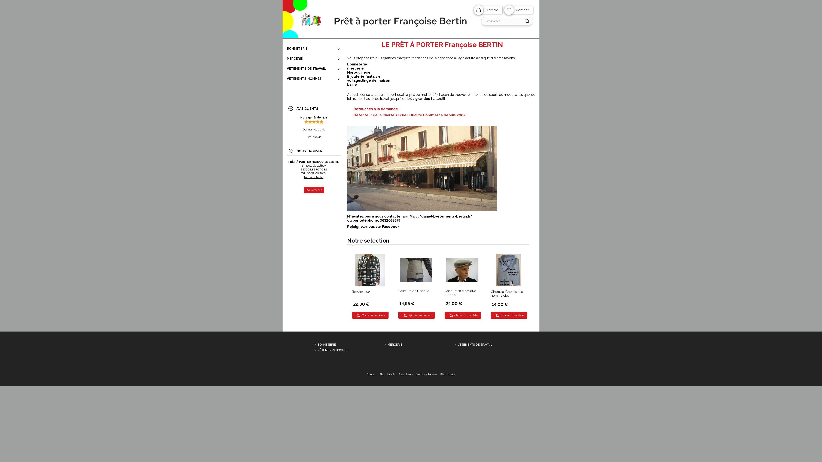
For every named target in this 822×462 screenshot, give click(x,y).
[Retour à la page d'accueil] (411, 38)
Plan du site (447, 374)
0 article (491, 10)
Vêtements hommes (333, 350)
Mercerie (395, 344)
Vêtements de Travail (475, 344)
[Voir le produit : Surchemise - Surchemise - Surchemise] (370, 285)
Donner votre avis (314, 129)
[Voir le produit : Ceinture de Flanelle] (416, 281)
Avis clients (406, 374)
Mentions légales (426, 374)
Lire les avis (314, 137)
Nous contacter (313, 177)
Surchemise (361, 291)
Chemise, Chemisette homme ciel (507, 294)
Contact (522, 10)
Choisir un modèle (373, 315)
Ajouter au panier (420, 315)
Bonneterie (327, 344)
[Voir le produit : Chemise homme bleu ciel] (508, 285)
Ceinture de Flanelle (413, 291)
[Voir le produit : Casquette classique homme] (462, 281)
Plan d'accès (388, 374)
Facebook (390, 227)
